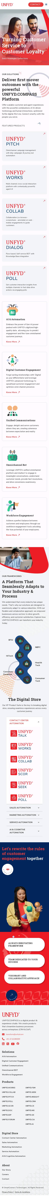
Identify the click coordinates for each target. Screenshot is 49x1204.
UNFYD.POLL (7, 1101)
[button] (46, 4)
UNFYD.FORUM (8, 1119)
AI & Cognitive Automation (14, 1156)
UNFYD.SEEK (31, 1092)
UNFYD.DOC (7, 1110)
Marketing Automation (12, 1147)
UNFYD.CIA (30, 1119)
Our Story (6, 1170)
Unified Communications (12, 1065)
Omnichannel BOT (10, 1070)
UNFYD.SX (30, 1115)
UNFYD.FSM (30, 1088)
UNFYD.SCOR (7, 1106)
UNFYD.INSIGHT (32, 1097)
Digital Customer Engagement (15, 1061)
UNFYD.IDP (6, 1115)
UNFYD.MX (30, 1110)
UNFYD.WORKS (8, 1088)
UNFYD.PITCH (8, 1097)
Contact (35, 4)
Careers (5, 1174)
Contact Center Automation (14, 1138)
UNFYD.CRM (31, 1101)
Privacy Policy (7, 1192)
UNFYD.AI (30, 1124)
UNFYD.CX (30, 1106)
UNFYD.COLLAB (8, 1092)
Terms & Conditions (22, 1192)
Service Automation (10, 1151)
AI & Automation (9, 1056)
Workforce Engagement (12, 1074)
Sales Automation (10, 1142)
